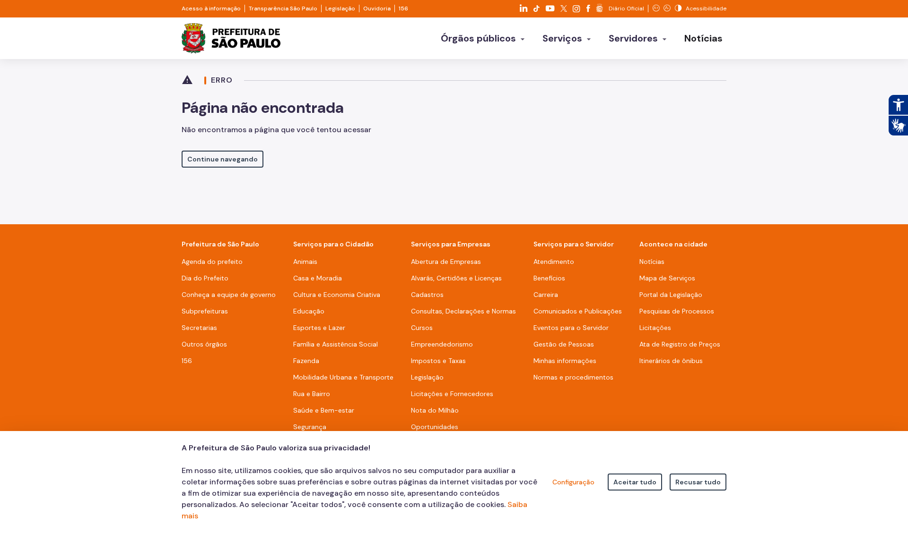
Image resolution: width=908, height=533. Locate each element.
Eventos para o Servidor (571, 327)
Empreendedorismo (442, 344)
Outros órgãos (204, 344)
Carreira (545, 294)
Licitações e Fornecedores (452, 393)
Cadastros (427, 294)
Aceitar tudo (634, 482)
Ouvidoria (377, 8)
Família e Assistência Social (335, 344)
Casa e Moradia (317, 278)
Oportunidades (434, 427)
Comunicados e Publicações (577, 311)
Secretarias (199, 327)
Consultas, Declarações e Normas (463, 311)
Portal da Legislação (670, 294)
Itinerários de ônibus (671, 360)
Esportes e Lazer (319, 327)
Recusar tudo (698, 482)
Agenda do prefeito (212, 261)
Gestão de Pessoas (563, 344)
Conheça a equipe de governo (229, 294)
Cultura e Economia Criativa (336, 294)
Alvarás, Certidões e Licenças (456, 278)
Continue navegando (222, 159)
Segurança (309, 427)
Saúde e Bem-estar (323, 410)
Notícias (651, 261)
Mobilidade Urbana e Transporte (343, 377)
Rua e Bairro (311, 393)
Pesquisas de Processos (676, 311)
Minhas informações (564, 360)
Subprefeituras (205, 311)
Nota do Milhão (435, 410)
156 (403, 8)
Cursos (422, 327)
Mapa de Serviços (667, 278)
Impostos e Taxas (438, 360)
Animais (305, 261)
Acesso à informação (211, 8)
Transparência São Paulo (283, 8)
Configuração (573, 482)
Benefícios (549, 278)
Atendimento (553, 261)
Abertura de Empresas (446, 261)
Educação (308, 311)
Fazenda (306, 360)
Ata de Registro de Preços (679, 344)
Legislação (340, 8)
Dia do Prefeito (205, 278)
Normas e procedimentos (573, 377)
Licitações (655, 327)
